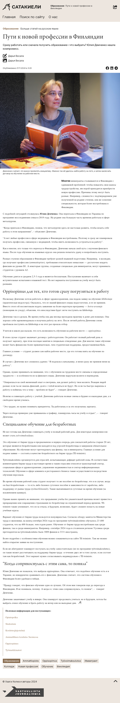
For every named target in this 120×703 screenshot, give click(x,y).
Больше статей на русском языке (39, 28)
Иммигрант (91, 660)
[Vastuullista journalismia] (23, 691)
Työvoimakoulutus (71, 660)
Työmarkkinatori (13, 650)
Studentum (10, 623)
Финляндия (63, 666)
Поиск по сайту (32, 17)
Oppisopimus (11, 643)
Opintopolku (11, 617)
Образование (11, 28)
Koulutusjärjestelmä (15, 630)
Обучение (47, 666)
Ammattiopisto (31, 660)
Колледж (9, 666)
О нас (53, 17)
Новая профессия (28, 666)
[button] (115, 7)
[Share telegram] (116, 68)
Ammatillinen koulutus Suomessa (21, 636)
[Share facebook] (107, 68)
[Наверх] (115, 681)
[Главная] (21, 7)
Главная (9, 17)
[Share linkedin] (111, 68)
